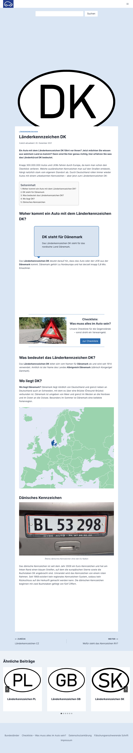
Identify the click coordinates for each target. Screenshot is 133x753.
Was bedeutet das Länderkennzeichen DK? (43, 195)
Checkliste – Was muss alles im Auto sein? (44, 735)
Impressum (66, 740)
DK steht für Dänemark (33, 192)
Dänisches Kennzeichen (34, 202)
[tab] (61, 713)
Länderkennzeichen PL (21, 699)
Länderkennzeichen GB (66, 699)
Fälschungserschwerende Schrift (111, 735)
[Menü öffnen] (127, 4)
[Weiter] (126, 689)
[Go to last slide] (7, 689)
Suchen (91, 13)
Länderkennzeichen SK (109, 699)
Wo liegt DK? (29, 199)
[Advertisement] (66, 41)
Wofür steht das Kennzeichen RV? (100, 641)
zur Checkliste (90, 341)
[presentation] (22, 680)
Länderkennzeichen (28, 132)
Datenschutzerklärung (80, 735)
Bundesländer (12, 735)
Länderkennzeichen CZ (27, 641)
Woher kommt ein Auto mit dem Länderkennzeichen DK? (49, 189)
